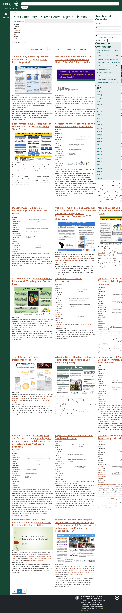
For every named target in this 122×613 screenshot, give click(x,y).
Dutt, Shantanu (31, 554)
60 (54, 49)
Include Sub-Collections (106, 37)
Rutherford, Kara (30, 101)
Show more (98, 85)
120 (59, 49)
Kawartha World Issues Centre (40, 253)
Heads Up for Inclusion (44, 491)
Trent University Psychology (28, 103)
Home (14, 12)
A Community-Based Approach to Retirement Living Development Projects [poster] (30, 59)
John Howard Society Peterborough (66, 483)
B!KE (63, 406)
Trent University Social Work (15, 241)
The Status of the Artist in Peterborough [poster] (25, 358)
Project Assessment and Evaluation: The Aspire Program (74, 437)
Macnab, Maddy (74, 256)
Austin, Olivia (74, 400)
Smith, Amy (48, 101)
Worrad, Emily (59, 155)
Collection (17, 30)
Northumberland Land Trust (34, 560)
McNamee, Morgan (75, 568)
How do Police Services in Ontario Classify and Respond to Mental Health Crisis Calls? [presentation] (73, 59)
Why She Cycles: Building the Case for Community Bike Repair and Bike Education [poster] (75, 360)
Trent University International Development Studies (59, 163)
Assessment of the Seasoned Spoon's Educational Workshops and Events (75, 125)
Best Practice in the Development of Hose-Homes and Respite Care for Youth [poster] (31, 126)
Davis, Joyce (59, 151)
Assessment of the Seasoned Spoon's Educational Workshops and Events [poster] (32, 281)
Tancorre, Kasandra (32, 167)
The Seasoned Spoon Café (70, 171)
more (79, 185)
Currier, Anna (59, 306)
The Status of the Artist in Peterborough (68, 280)
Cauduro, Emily (74, 99)
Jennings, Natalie (32, 99)
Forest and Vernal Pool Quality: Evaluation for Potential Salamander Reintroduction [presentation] (31, 522)
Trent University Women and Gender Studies (82, 402)
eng (15, 34)
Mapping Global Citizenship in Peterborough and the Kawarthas (30, 209)
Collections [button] (5, 17)
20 (49, 49)
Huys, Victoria (16, 235)
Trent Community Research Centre (77, 169)
